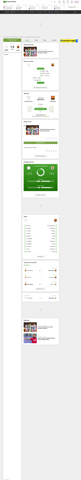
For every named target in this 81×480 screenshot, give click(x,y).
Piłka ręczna (50, 12)
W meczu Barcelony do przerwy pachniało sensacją (45, 52)
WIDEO (44, 12)
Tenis (18, 12)
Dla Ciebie (7, 12)
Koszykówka (57, 12)
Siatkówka (22, 12)
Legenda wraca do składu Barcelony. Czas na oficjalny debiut (46, 338)
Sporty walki (39, 12)
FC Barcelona (40, 49)
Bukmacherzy (32, 12)
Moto (62, 12)
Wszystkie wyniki (72, 7)
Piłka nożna (12, 12)
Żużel (27, 12)
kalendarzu (47, 116)
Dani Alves (39, 336)
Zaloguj (76, 1)
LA (65, 12)
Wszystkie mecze (40, 288)
